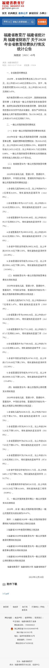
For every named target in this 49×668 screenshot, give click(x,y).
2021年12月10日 (35, 577)
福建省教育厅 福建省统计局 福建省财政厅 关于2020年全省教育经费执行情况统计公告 (24, 42)
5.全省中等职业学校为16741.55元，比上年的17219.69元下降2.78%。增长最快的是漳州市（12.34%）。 (24, 362)
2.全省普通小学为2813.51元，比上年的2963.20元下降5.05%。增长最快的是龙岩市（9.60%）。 (24, 430)
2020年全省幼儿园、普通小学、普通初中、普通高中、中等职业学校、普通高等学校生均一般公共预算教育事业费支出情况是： (24, 290)
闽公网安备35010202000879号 (26, 629)
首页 (4, 13)
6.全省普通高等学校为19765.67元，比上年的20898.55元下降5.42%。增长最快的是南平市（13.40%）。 (24, 376)
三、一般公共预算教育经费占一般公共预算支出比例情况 (24, 501)
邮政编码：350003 (24, 640)
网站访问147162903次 (24, 643)
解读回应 (33, 13)
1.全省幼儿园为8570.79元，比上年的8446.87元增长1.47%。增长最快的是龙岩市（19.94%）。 (24, 304)
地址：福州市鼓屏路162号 (24, 636)
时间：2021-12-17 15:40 (12, 65)
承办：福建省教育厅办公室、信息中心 (25, 665)
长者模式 (42, 22)
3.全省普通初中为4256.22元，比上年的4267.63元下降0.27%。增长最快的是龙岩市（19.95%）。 (24, 445)
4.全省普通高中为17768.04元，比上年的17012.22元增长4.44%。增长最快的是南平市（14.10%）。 (24, 348)
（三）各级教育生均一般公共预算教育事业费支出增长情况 (24, 277)
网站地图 (8, 618)
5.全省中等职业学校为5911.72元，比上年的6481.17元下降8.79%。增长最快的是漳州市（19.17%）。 (24, 474)
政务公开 (23, 13)
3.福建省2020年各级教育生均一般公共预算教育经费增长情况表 (24, 538)
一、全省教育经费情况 (15, 73)
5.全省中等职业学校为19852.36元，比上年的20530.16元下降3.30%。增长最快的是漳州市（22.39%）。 (24, 250)
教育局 (24, 610)
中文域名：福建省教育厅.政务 (24, 621)
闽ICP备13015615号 (24, 632)
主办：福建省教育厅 (25, 661)
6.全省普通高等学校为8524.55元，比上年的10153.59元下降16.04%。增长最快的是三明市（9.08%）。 (24, 488)
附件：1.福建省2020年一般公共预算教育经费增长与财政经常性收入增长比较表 (24, 521)
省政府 (15, 607)
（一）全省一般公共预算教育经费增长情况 (24, 131)
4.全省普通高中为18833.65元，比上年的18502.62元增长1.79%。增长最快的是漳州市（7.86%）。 (24, 236)
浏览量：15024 (30, 65)
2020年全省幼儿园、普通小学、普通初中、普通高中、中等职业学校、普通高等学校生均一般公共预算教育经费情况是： (24, 178)
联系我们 (38, 618)
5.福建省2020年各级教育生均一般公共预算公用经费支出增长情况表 (24, 558)
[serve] (13, 5)
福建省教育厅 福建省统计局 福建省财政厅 (24, 569)
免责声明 (18, 618)
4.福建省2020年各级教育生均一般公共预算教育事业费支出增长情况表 (24, 548)
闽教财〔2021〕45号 (24, 55)
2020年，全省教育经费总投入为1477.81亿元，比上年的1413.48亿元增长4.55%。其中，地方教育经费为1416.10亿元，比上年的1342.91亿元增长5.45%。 (24, 85)
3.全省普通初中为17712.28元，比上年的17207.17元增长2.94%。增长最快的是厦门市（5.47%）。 (24, 333)
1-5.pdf (6, 593)
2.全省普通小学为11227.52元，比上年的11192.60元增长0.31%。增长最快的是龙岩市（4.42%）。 (24, 207)
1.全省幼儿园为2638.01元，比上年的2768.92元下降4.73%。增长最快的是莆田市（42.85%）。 (24, 416)
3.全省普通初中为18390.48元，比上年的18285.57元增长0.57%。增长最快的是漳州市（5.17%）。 (24, 221)
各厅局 (24, 607)
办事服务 (44, 13)
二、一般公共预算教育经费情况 (19, 124)
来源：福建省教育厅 (11, 63)
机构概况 (12, 13)
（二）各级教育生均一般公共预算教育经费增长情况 (24, 166)
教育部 (6, 607)
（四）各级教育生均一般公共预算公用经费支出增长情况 (24, 389)
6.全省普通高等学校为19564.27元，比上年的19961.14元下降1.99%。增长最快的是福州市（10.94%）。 (24, 265)
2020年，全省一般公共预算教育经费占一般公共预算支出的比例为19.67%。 (24, 511)
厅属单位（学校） (39, 607)
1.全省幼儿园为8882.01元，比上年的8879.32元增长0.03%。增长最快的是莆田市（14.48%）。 (24, 192)
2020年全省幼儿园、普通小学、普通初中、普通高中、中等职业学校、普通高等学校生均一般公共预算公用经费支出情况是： (24, 401)
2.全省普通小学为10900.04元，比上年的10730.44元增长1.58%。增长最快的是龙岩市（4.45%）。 (24, 319)
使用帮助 (28, 618)
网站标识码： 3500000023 (24, 625)
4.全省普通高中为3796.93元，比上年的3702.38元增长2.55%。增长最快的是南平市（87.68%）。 (24, 459)
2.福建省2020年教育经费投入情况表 (21, 530)
